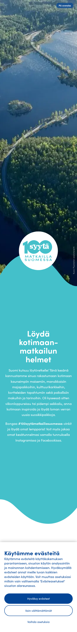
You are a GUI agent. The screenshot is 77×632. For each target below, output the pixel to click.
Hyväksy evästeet (38, 598)
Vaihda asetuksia (38, 622)
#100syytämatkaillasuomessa (40, 423)
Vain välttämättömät (38, 610)
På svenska (65, 5)
